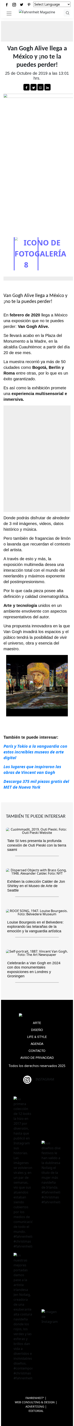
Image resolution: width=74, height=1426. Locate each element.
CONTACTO (37, 1050)
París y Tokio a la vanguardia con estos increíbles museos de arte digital (35, 751)
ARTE (37, 1023)
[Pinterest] (29, 4)
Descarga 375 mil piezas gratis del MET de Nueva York (36, 784)
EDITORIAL (36, 1411)
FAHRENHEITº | (35, 1398)
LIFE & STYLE (37, 1036)
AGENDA (37, 1043)
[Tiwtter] (21, 4)
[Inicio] (37, 11)
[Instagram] (14, 4)
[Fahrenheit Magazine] (37, 1015)
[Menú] (9, 13)
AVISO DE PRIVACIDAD (37, 1057)
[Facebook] (7, 4)
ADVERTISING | (36, 1406)
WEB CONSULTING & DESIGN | (36, 1402)
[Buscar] (67, 13)
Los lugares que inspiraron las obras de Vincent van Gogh (32, 769)
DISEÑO (37, 1029)
